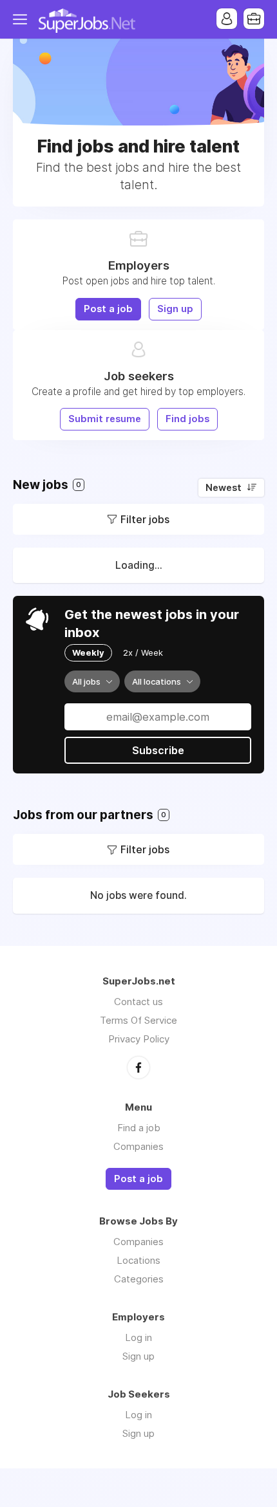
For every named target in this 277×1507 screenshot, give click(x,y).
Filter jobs (144, 519)
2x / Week (143, 652)
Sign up (175, 309)
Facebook (138, 1067)
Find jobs (187, 419)
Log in (138, 1337)
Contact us (138, 1001)
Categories (139, 1279)
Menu (22, 19)
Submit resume (104, 419)
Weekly (88, 652)
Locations (138, 1260)
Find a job (138, 1128)
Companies (138, 1146)
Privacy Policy (138, 1039)
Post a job (108, 309)
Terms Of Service (138, 1020)
